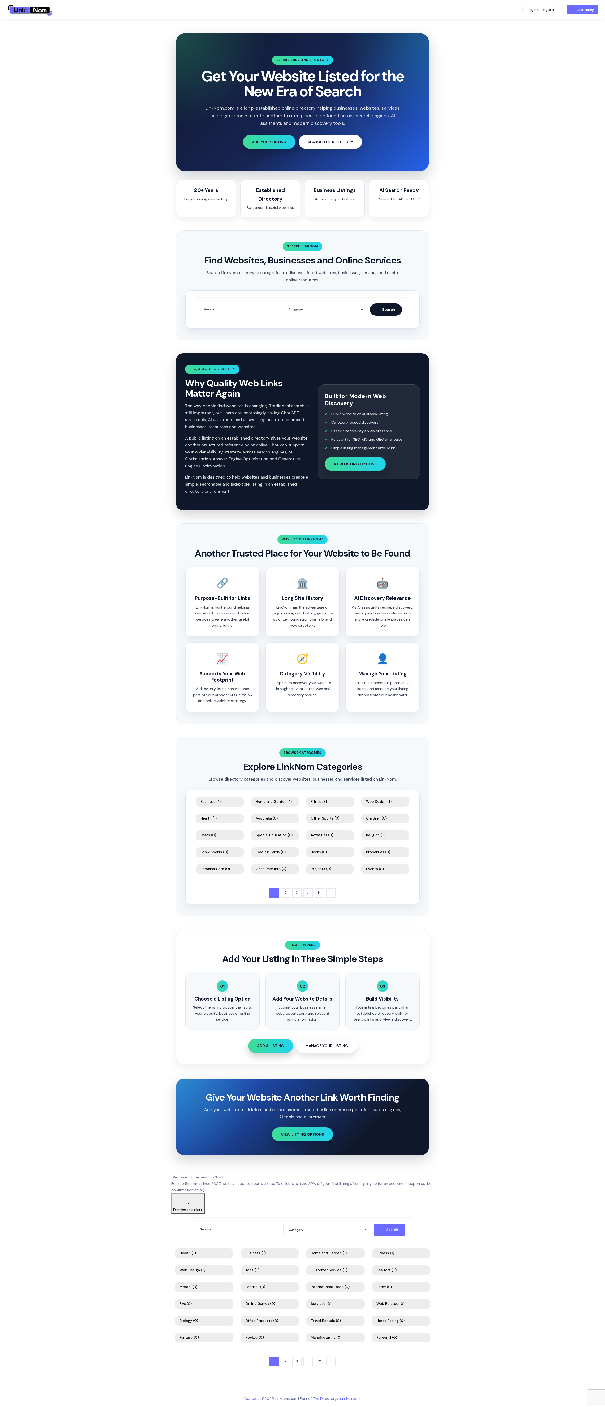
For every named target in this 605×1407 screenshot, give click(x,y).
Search (208, 309)
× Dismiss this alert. (188, 1206)
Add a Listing (270, 1045)
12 (319, 1361)
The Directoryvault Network (337, 1398)
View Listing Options (355, 464)
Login (532, 10)
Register (548, 10)
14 (319, 892)
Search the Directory (330, 141)
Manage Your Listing (326, 1045)
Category (294, 309)
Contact (251, 1398)
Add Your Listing (269, 141)
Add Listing (585, 10)
